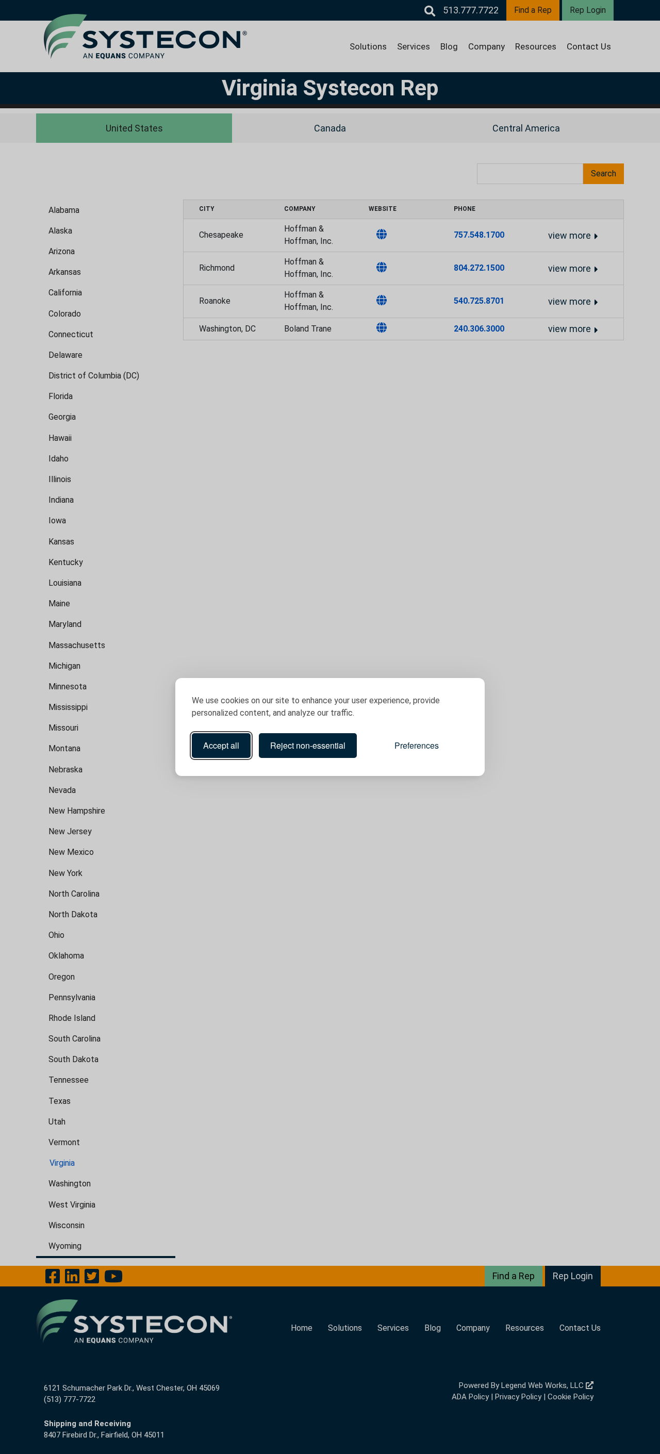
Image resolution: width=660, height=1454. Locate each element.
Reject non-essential (307, 745)
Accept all (221, 745)
